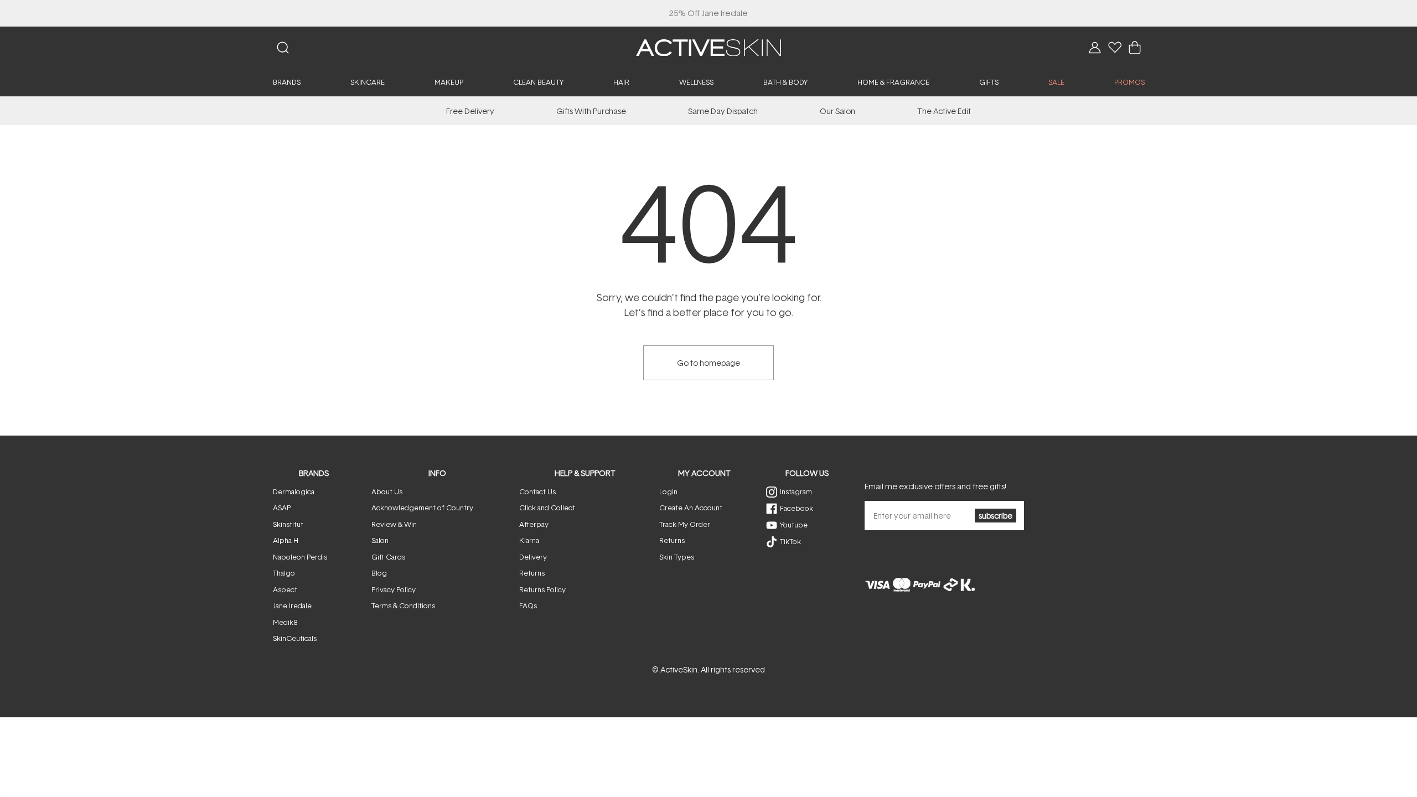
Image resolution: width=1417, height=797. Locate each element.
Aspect (285, 589)
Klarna (529, 540)
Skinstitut (288, 524)
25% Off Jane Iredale (708, 13)
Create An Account (690, 508)
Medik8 (285, 622)
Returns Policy (542, 589)
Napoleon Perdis (300, 557)
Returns (532, 573)
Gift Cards (388, 557)
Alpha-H (285, 540)
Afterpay (534, 524)
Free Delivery (470, 111)
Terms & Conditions (403, 605)
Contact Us (537, 491)
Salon (380, 540)
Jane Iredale (292, 605)
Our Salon (837, 111)
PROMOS (1129, 82)
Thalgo (284, 573)
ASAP (282, 508)
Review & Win (394, 524)
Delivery (533, 557)
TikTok (790, 541)
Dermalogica (293, 491)
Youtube (794, 525)
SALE (1056, 82)
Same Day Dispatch (723, 111)
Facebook (796, 508)
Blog (379, 573)
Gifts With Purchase (591, 111)
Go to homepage (708, 363)
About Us (386, 491)
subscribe (995, 515)
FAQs (528, 605)
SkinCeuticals (295, 638)
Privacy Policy (393, 589)
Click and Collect (547, 508)
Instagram (796, 491)
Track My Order (684, 524)
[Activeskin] (708, 47)
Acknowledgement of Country (422, 508)
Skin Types (676, 557)
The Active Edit (944, 111)
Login (668, 491)
